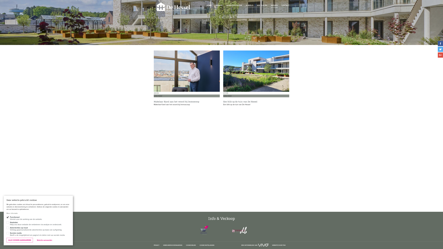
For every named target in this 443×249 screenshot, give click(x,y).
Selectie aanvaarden (44, 240)
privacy (156, 245)
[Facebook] (440, 43)
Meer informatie (12, 213)
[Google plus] (440, 55)
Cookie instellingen (207, 245)
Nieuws (274, 5)
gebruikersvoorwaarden (172, 245)
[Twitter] (440, 49)
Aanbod (219, 5)
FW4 (284, 245)
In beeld (249, 5)
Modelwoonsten (234, 5)
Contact (285, 5)
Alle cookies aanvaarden (19, 240)
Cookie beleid (191, 245)
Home (209, 5)
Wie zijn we (262, 5)
